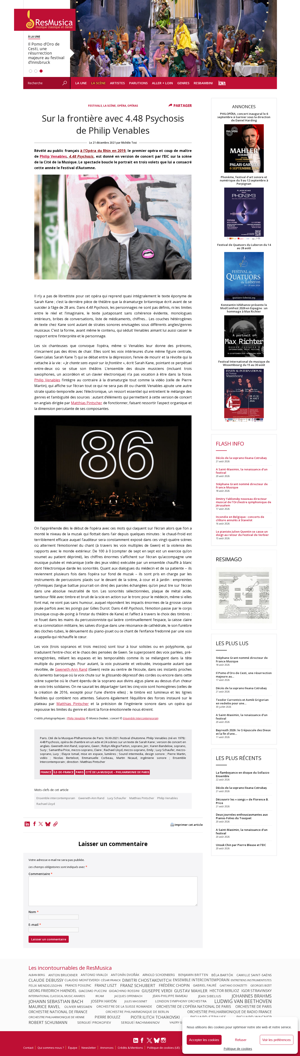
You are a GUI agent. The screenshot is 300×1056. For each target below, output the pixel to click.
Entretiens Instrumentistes (251, 980)
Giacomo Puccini (93, 990)
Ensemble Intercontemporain (140, 718)
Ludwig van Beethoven (243, 1001)
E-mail (35, 924)
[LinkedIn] (135, 1042)
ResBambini (203, 83)
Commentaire (40, 874)
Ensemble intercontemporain (55, 798)
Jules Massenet (136, 1001)
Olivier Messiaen (78, 1006)
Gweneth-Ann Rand (71, 669)
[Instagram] (164, 1040)
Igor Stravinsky (256, 990)
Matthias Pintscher (86, 402)
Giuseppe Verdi (157, 990)
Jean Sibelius (209, 996)
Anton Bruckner (63, 975)
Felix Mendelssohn (45, 985)
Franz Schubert (137, 985)
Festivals (95, 106)
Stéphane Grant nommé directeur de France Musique (242, 485)
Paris (79, 772)
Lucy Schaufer (116, 798)
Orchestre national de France (58, 1012)
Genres (183, 83)
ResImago (229, 559)
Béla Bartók (222, 975)
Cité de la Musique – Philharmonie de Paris (117, 772)
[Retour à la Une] (45, 20)
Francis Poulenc (78, 985)
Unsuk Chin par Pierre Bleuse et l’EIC (241, 845)
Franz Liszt (106, 985)
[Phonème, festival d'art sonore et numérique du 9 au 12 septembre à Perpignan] (244, 214)
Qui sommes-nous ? (51, 1048)
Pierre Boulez (107, 1017)
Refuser (240, 1040)
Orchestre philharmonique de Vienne (57, 1017)
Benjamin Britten (193, 975)
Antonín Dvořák (125, 975)
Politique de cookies (238, 1049)
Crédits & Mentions (130, 1048)
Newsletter (88, 1048)
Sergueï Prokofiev (94, 1022)
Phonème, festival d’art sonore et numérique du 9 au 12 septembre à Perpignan (244, 180)
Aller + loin (162, 83)
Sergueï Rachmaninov (140, 1022)
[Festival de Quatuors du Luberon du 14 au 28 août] (244, 276)
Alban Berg (37, 975)
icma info (222, 83)
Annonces (107, 1048)
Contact (28, 1048)
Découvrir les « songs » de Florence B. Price (242, 801)
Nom (34, 912)
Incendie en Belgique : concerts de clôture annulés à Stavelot (240, 518)
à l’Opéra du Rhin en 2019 (102, 150)
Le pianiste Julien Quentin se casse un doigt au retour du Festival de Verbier (242, 533)
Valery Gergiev (181, 1022)
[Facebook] (34, 824)
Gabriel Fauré (204, 985)
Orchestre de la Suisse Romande (124, 1006)
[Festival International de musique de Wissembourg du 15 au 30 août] (244, 395)
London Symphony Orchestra (180, 1001)
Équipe (72, 1048)
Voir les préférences (276, 1040)
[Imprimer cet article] (172, 825)
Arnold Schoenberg (159, 975)
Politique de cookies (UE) (163, 1048)
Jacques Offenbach (128, 996)
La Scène (98, 83)
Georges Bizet (261, 985)
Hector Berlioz (224, 990)
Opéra (121, 106)
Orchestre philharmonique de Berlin (137, 1012)
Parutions (138, 83)
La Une (81, 83)
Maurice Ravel (44, 1006)
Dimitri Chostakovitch (147, 980)
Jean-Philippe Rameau (170, 996)
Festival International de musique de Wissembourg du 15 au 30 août (244, 363)
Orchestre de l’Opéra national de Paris (193, 1006)
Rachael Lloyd (45, 804)
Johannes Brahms (252, 996)
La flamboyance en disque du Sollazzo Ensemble (242, 774)
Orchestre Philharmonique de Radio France (229, 1012)
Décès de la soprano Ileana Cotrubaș (241, 458)
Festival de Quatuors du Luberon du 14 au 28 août (244, 246)
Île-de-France (63, 772)
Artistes (117, 83)
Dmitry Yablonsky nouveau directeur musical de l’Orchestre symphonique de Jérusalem (243, 502)
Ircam (100, 996)
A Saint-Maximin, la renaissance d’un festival (241, 471)
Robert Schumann (48, 1022)
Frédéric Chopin (174, 985)
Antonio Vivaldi (94, 975)
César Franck (111, 980)
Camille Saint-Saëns (254, 975)
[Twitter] (41, 824)
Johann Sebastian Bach (56, 1001)
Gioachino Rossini (124, 990)
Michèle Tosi (129, 142)
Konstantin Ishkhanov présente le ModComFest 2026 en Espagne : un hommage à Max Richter (243, 308)
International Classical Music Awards (57, 996)
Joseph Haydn (104, 1001)
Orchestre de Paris (253, 1006)
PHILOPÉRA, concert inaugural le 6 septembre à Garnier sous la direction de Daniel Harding (243, 117)
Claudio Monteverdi (82, 980)
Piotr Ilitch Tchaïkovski (155, 1017)
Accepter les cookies (204, 1040)
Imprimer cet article (189, 825)
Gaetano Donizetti (233, 985)
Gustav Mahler (190, 990)
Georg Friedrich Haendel (53, 990)
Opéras (132, 106)
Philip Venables (53, 156)
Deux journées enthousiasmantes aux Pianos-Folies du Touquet (242, 816)
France (46, 772)
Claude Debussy (46, 980)
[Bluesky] (157, 1040)
